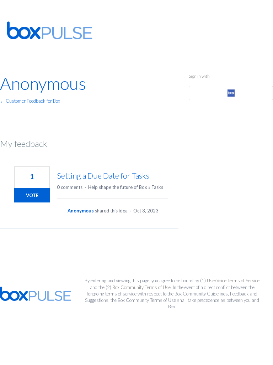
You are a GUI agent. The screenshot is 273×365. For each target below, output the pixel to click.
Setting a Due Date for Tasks (103, 175)
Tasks (157, 187)
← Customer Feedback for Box (30, 101)
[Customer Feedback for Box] (49, 30)
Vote (32, 195)
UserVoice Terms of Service (233, 280)
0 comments (69, 187)
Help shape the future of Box (117, 187)
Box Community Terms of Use (141, 287)
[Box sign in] (231, 93)
